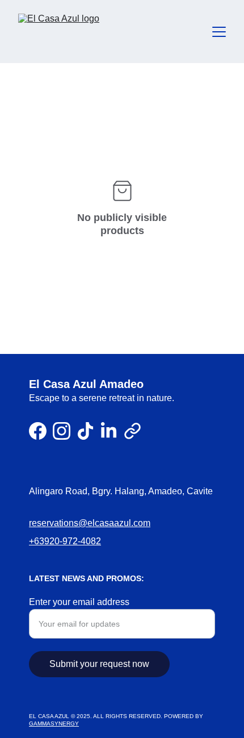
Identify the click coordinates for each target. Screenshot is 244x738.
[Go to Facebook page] (38, 431)
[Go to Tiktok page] (85, 431)
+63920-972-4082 (65, 541)
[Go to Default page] (132, 431)
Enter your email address (79, 602)
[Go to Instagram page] (61, 431)
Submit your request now (99, 664)
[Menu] (219, 32)
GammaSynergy (54, 723)
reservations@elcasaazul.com (89, 523)
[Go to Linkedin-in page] (108, 431)
